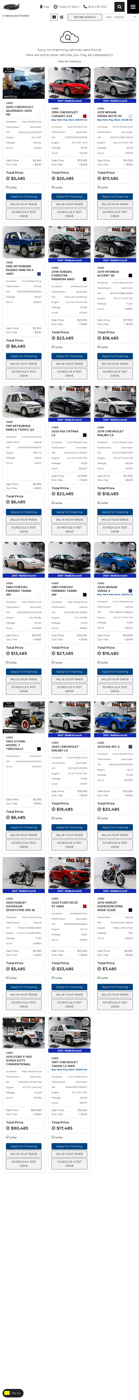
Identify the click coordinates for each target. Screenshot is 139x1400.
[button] (119, 7)
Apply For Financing (24, 196)
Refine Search (85, 17)
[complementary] (129, 1390)
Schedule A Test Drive (24, 214)
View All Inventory (69, 61)
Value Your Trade (23, 204)
